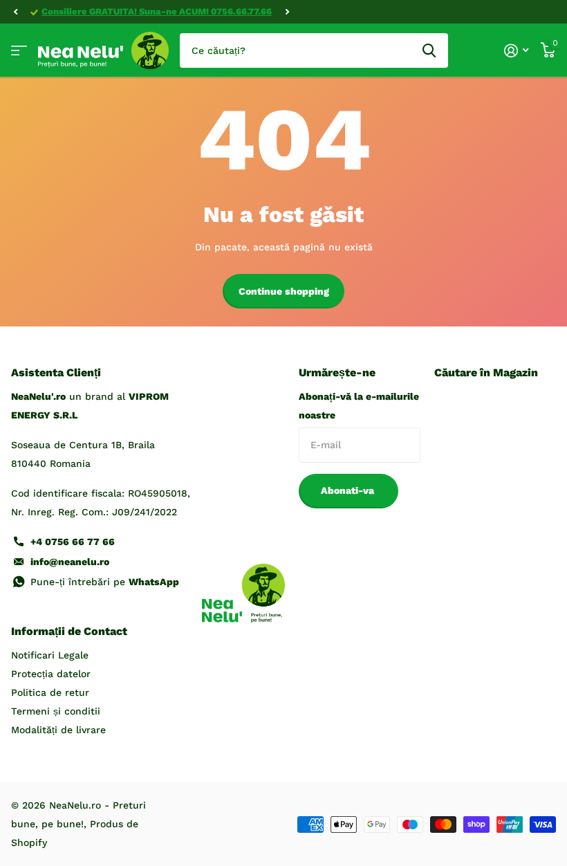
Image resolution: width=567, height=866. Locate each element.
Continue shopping (284, 291)
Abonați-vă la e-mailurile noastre (359, 406)
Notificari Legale (50, 655)
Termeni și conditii (55, 711)
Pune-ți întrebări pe (104, 581)
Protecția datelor (51, 673)
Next (287, 12)
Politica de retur (50, 692)
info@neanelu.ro (69, 561)
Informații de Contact (69, 631)
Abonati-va (349, 490)
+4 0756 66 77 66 (72, 541)
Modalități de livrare (58, 729)
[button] (15, 11)
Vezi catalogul (19, 51)
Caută (429, 50)
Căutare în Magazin (486, 372)
